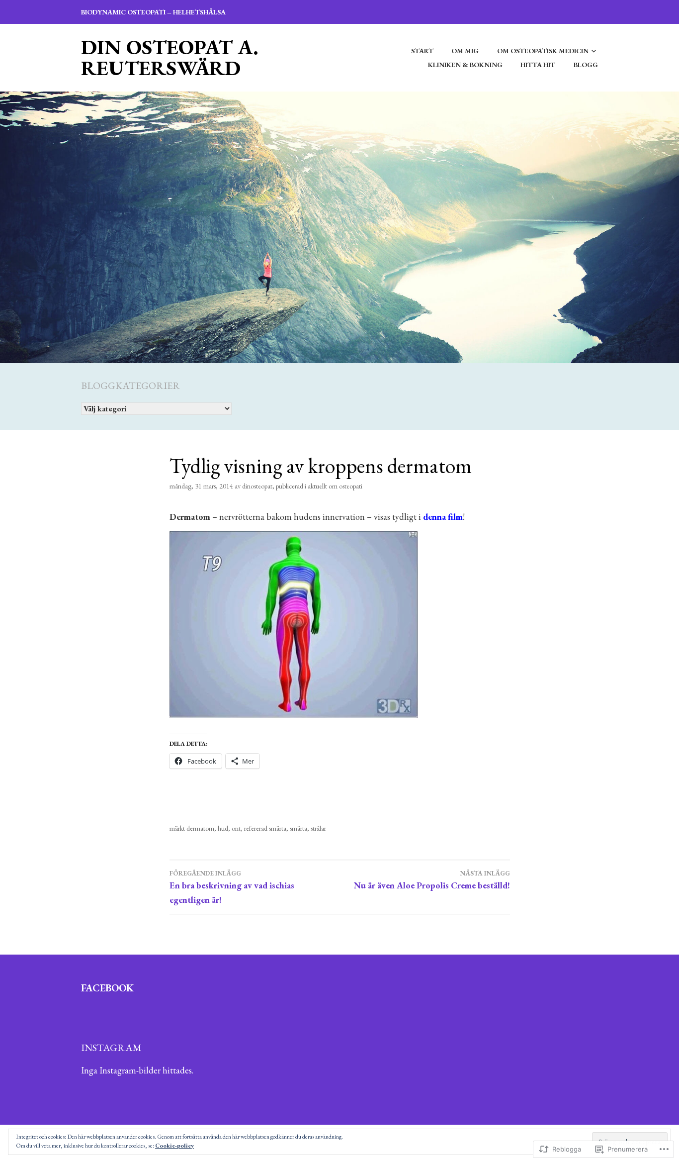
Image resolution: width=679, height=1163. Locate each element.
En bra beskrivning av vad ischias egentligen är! (232, 887)
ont (236, 828)
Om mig (465, 50)
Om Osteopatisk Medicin (543, 50)
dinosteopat (257, 486)
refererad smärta (265, 828)
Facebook (107, 987)
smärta (298, 828)
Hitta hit (537, 64)
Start (422, 50)
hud (223, 828)
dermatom (200, 828)
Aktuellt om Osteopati (335, 486)
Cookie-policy (174, 1146)
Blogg (586, 64)
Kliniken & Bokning (465, 64)
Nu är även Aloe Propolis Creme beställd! (432, 880)
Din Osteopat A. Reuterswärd (169, 57)
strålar (318, 828)
